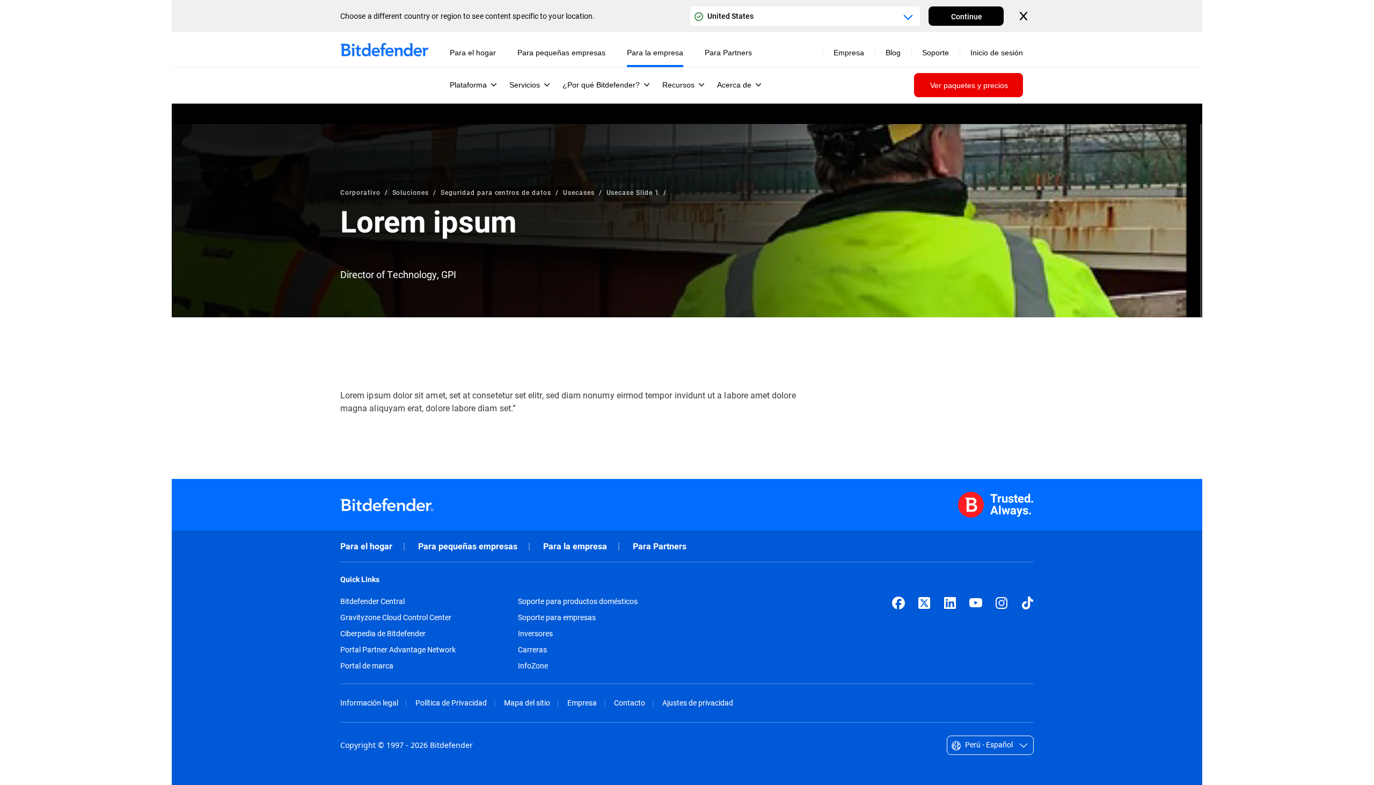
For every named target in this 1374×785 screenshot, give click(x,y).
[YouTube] (975, 603)
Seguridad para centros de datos (496, 192)
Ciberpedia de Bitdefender (383, 633)
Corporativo (360, 192)
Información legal (369, 702)
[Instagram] (1001, 603)
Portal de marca (366, 666)
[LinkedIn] (950, 603)
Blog (893, 52)
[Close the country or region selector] (1024, 16)
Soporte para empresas (557, 617)
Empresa (582, 702)
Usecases (579, 192)
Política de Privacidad (451, 702)
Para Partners (659, 546)
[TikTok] (1027, 603)
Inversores (535, 633)
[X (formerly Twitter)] (924, 603)
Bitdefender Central (372, 601)
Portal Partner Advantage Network (398, 650)
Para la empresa (575, 546)
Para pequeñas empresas (467, 546)
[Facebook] (898, 603)
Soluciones (410, 192)
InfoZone (533, 666)
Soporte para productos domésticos (578, 601)
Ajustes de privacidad (697, 702)
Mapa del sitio (527, 702)
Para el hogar (366, 546)
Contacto (629, 702)
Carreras (532, 650)
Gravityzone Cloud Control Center (395, 617)
